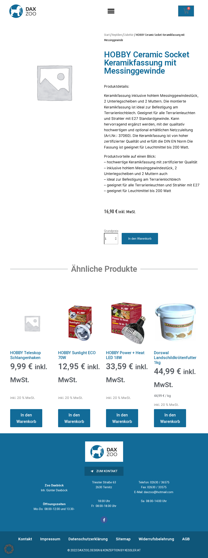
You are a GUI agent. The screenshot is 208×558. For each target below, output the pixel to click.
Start (107, 34)
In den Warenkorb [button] (26, 418)
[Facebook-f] (104, 519)
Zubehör (129, 34)
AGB (186, 539)
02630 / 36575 (159, 482)
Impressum (50, 539)
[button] (111, 11)
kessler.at (133, 550)
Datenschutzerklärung (88, 539)
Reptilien (117, 34)
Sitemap (123, 539)
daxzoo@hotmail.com (158, 492)
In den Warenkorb (140, 238)
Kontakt (25, 539)
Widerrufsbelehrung (156, 539)
